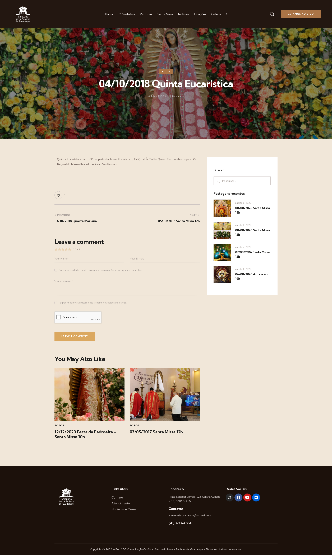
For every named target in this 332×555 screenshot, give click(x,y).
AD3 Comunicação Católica (137, 549)
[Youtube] (247, 497)
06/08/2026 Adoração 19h (251, 276)
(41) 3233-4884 (180, 523)
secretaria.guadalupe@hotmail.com (190, 515)
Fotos (166, 72)
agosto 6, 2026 (243, 269)
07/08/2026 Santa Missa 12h (252, 254)
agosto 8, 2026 (243, 203)
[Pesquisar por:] (242, 181)
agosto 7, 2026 (243, 247)
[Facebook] (238, 497)
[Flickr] (256, 497)
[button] (59, 195)
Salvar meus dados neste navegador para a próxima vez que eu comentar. (100, 270)
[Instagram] (230, 497)
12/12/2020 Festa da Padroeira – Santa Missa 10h (85, 434)
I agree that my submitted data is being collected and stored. (93, 302)
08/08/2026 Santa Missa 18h (252, 210)
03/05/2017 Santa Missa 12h (156, 431)
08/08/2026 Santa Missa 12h (252, 232)
